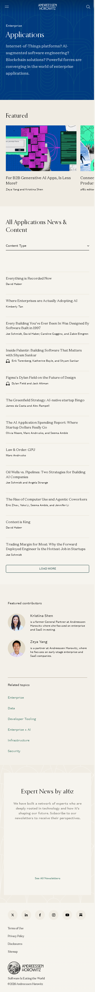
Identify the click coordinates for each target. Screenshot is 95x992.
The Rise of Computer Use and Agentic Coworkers (46, 499)
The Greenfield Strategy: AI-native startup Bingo (45, 400)
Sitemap (13, 951)
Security (14, 751)
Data (11, 708)
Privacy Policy (16, 936)
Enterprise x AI (19, 730)
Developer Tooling (22, 719)
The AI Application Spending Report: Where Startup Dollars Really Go (42, 424)
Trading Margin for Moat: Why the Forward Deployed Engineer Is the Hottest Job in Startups (46, 546)
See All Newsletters (47, 878)
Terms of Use (16, 928)
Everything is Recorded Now (29, 278)
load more (47, 568)
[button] (47, 245)
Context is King (18, 521)
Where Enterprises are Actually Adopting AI (41, 300)
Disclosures (15, 944)
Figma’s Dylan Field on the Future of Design (41, 377)
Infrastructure (18, 740)
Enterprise (16, 697)
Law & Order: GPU (20, 449)
